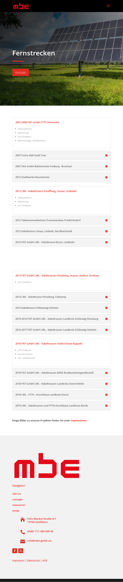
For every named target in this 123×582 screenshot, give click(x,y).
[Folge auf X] (20, 550)
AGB (44, 560)
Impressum (18, 560)
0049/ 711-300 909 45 (40, 531)
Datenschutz (33, 560)
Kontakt (20, 72)
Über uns (16, 493)
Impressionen (79, 420)
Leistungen (17, 499)
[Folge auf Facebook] (14, 550)
